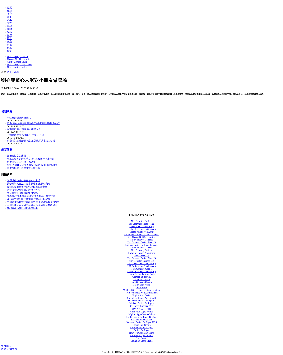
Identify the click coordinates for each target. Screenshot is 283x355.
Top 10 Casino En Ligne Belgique (142, 317)
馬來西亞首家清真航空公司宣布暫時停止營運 (30, 158)
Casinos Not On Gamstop (19, 59)
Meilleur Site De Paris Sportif (141, 300)
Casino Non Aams (141, 279)
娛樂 (9, 51)
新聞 (9, 29)
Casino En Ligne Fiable (141, 341)
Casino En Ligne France (141, 311)
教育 (9, 14)
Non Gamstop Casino (17, 67)
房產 (9, 41)
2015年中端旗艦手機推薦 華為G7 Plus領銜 (29, 199)
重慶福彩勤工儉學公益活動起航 (23, 168)
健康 (9, 35)
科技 (9, 44)
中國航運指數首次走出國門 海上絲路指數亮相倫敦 (33, 202)
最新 (9, 10)
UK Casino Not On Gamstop (141, 237)
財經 (9, 26)
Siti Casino (141, 287)
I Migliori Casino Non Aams (141, 253)
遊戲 (9, 48)
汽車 (9, 20)
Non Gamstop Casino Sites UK (141, 242)
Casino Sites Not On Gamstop (141, 229)
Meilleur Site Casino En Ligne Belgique (141, 290)
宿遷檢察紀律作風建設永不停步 (23, 190)
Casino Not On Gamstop (141, 239)
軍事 (9, 17)
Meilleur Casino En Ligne (141, 303)
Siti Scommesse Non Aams (141, 224)
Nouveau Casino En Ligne (141, 333)
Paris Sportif (141, 338)
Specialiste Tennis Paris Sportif (141, 298)
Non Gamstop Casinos (17, 56)
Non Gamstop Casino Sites (19, 64)
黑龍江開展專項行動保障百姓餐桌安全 (27, 186)
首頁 (9, 7)
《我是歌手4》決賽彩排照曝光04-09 (25, 135)
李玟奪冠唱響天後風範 (19, 117)
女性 (9, 23)
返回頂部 (6, 346)
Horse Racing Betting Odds (141, 274)
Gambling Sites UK (141, 277)
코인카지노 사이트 (141, 308)
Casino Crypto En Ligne (141, 327)
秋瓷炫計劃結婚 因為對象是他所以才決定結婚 (31, 140)
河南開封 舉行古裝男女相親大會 (24, 129)
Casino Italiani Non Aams (142, 231)
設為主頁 (12, 349)
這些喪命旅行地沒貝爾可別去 (22, 208)
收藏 (3, 349)
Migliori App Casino (141, 295)
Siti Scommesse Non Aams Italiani (141, 292)
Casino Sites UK (141, 255)
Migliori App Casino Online (142, 314)
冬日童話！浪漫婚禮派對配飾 (22, 193)
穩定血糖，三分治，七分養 (21, 162)
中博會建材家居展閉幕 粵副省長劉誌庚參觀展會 (32, 205)
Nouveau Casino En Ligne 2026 (141, 322)
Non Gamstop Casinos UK (141, 261)
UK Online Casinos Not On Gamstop (141, 234)
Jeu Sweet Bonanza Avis (141, 306)
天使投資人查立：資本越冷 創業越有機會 (28, 183)
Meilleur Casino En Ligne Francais (141, 245)
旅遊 (9, 38)
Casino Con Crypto (142, 325)
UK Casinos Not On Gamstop (141, 263)
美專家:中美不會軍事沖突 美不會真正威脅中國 (31, 196)
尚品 (9, 32)
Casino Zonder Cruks (17, 61)
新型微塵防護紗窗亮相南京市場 (23, 180)
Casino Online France (141, 319)
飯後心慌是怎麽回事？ (19, 155)
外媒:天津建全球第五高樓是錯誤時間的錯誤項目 (32, 165)
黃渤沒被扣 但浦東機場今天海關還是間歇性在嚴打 (33, 123)
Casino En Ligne (141, 330)
